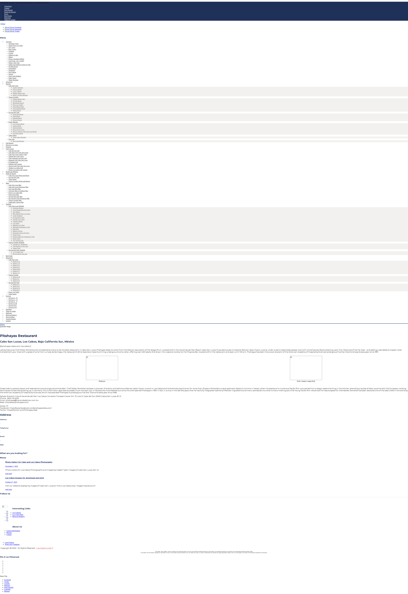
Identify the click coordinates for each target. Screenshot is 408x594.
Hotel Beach (16, 116)
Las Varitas (16, 223)
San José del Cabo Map (15, 196)
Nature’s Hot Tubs (14, 63)
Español (8, 321)
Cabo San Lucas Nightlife (16, 206)
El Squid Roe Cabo (18, 217)
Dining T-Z (16, 273)
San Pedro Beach (18, 133)
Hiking (10, 57)
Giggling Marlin (18, 221)
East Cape (11, 139)
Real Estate (8, 16)
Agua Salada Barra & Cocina (21, 210)
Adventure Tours (13, 43)
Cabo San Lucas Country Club (17, 154)
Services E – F (12, 302)
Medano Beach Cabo (19, 93)
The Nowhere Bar (18, 240)
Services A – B (12, 298)
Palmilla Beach (17, 118)
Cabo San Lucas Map (14, 185)
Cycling (10, 53)
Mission (9, 533)
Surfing (10, 74)
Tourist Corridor (13, 97)
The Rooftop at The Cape (20, 246)
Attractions (8, 6)
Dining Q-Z (16, 281)
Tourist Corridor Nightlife (16, 242)
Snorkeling (11, 70)
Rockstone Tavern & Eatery (21, 233)
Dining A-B (16, 261)
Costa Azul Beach (18, 114)
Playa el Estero (17, 120)
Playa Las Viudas (18, 105)
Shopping (7, 18)
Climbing (11, 51)
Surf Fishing (12, 72)
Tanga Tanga (16, 238)
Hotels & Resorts (10, 12)
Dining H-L (16, 267)
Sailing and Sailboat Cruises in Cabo (19, 65)
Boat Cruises (12, 49)
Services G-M (12, 303)
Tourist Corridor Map (14, 200)
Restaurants (9, 258)
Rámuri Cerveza (17, 231)
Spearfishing (12, 68)
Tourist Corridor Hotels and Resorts (19, 181)
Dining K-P (16, 288)
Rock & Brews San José (20, 254)
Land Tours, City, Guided (16, 61)
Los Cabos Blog (17, 515)
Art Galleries (16, 513)
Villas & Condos (9, 20)
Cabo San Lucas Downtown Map (18, 187)
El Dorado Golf (13, 162)
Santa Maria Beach (18, 107)
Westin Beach (17, 110)
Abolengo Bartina (18, 208)
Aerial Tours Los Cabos (15, 45)
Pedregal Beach (17, 128)
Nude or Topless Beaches (20, 95)
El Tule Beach (17, 101)
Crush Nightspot (18, 216)
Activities (9, 42)
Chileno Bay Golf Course (16, 156)
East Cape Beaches (18, 141)
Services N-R (12, 305)
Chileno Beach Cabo (19, 99)
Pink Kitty (16, 229)
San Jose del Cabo (13, 177)
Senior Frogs (17, 235)
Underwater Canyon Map (16, 202)
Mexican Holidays (18, 516)
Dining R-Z (16, 290)
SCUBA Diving (13, 66)
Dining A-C (16, 284)
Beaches (8, 84)
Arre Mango (16, 212)
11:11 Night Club (18, 252)
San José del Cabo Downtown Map (18, 198)
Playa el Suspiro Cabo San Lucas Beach (25, 131)
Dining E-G (16, 265)
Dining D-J (16, 286)
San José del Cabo (13, 112)
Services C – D (13, 300)
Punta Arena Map (13, 195)
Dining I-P (16, 279)
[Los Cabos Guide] (3, 24)
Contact (6, 8)
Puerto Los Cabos (13, 292)
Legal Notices (9, 542)
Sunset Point (16, 248)
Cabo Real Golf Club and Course (18, 152)
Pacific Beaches (13, 122)
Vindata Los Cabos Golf (15, 168)
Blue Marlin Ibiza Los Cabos (21, 214)
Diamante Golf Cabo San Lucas (18, 160)
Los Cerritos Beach (18, 124)
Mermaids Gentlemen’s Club (21, 227)
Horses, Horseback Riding (16, 59)
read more (8, 474)
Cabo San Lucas (13, 86)
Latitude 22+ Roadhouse (20, 244)
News (6, 14)
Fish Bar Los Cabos (19, 219)
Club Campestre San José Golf (17, 158)
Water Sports (12, 78)
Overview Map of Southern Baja (18, 191)
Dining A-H (16, 277)
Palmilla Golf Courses (15, 164)
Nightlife (8, 204)
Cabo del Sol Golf (13, 151)
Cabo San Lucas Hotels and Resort (18, 175)
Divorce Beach (17, 89)
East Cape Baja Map (14, 189)
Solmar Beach (17, 126)
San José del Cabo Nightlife (16, 250)
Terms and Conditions (12, 544)
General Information (13, 531)
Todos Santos (12, 135)
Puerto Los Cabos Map (15, 193)
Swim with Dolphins (14, 76)
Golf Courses (10, 149)
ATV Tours (11, 47)
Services (8, 296)
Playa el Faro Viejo (18, 130)
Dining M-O (16, 269)
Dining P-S (16, 271)
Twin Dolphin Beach (19, 108)
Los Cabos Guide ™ (44, 548)
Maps (7, 183)
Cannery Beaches (18, 87)
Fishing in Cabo (13, 55)
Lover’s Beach (17, 91)
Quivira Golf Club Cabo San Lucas (19, 166)
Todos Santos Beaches (19, 137)
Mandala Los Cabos (19, 225)
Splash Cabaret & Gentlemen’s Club (23, 237)
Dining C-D (16, 263)
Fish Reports (8, 10)
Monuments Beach (18, 103)
